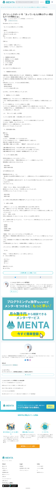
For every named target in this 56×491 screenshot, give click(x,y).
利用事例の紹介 (5, 472)
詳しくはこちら (14, 291)
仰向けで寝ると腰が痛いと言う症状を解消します (12, 388)
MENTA (28, 488)
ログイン (42, 2)
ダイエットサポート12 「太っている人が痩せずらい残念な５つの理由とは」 (30, 7)
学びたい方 (4, 468)
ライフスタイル (8, 7)
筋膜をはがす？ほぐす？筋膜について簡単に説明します (14, 385)
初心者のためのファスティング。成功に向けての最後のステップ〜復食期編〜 (19, 393)
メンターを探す (40, 466)
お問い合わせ (5, 480)
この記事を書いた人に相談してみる (28, 272)
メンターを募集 (40, 468)
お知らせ (4, 476)
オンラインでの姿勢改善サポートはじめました (12, 382)
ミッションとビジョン (6, 478)
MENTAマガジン (40, 472)
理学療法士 (15, 365)
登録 (48, 2)
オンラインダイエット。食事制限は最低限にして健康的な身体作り (17, 371)
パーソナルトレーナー (7, 365)
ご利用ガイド (5, 470)
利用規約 (21, 466)
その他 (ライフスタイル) (13, 20)
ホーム (2, 7)
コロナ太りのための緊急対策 (8, 391)
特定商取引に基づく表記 (25, 468)
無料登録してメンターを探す (28, 446)
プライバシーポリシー (24, 470)
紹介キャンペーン (5, 474)
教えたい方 (4, 466)
